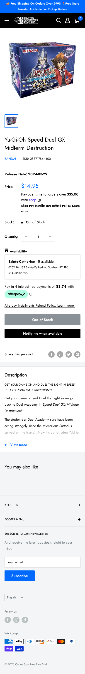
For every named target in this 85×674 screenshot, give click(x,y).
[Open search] (58, 20)
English (11, 597)
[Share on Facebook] (51, 354)
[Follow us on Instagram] (16, 620)
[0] (77, 20)
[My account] (67, 20)
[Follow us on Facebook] (8, 620)
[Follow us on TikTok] (25, 620)
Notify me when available (42, 333)
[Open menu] (7, 20)
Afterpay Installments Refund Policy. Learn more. (40, 305)
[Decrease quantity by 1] (26, 237)
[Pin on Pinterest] (60, 354)
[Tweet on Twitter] (69, 354)
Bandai (10, 158)
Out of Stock (42, 319)
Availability (18, 251)
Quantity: (11, 236)
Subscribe (19, 575)
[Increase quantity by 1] (50, 237)
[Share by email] (77, 354)
